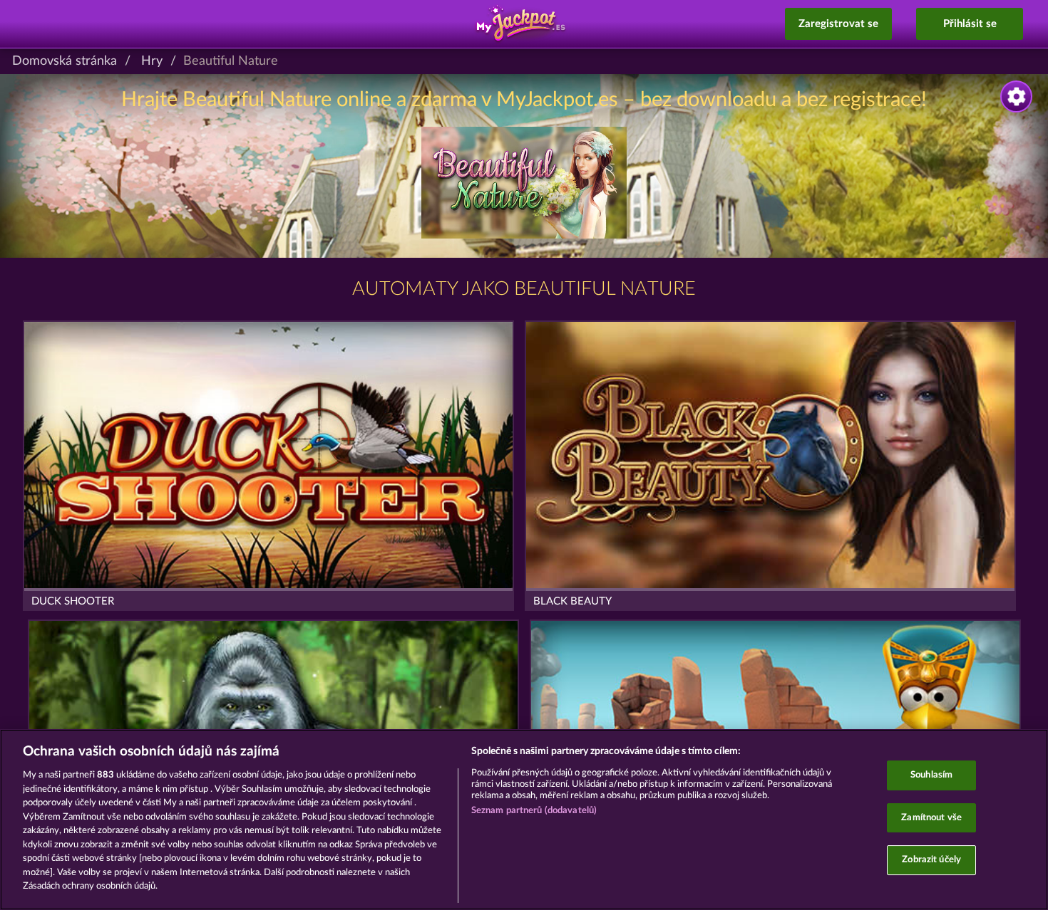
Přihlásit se (970, 24)
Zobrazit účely (931, 860)
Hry (152, 61)
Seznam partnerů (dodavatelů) (534, 810)
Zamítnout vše (931, 817)
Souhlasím (931, 775)
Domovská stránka (64, 61)
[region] (524, 819)
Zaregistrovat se (838, 24)
